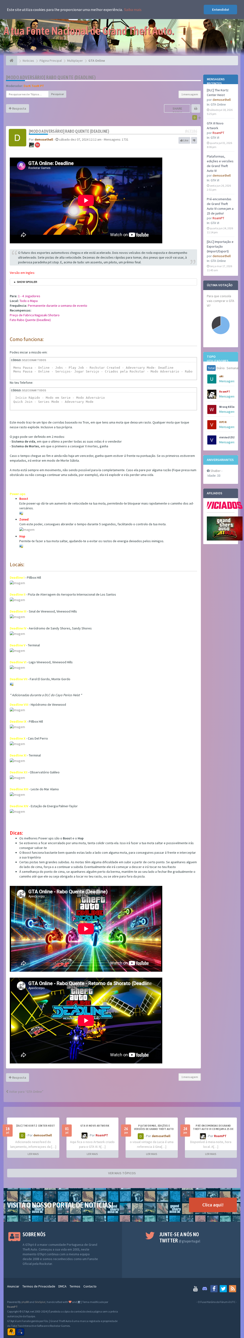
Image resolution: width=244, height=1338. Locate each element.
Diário (221, 368)
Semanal (233, 368)
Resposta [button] (18, 108)
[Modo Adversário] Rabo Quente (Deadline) (51, 77)
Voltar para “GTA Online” (25, 1091)
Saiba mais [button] (133, 9)
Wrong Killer (227, 407)
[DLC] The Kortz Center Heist (35, 1125)
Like (185, 140)
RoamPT (218, 133)
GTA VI (215, 137)
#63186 (191, 131)
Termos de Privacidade (38, 1286)
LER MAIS (33, 1154)
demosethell (222, 99)
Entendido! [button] (220, 9)
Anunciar (13, 1286)
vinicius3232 (227, 437)
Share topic (177, 110)
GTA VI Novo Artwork (94, 1125)
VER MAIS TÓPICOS (122, 1173)
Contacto (90, 1286)
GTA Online (218, 104)
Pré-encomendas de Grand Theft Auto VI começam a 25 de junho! (213, 1129)
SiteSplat (40, 1302)
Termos (75, 1286)
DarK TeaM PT (34, 86)
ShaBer (215, 471)
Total (211, 368)
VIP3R (223, 422)
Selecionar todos (34, 360)
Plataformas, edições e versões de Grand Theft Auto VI (154, 1129)
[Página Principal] (11, 60)
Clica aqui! (213, 1205)
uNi (221, 376)
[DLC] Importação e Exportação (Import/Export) (220, 246)
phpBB (25, 1302)
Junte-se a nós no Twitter (179, 1237)
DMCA (62, 1286)
